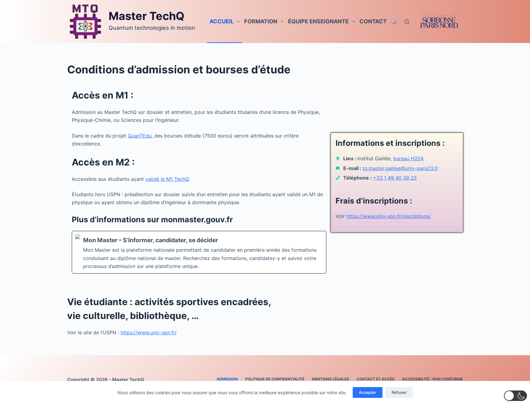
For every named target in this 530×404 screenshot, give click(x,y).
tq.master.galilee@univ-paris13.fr (400, 168)
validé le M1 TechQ (167, 179)
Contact (373, 21)
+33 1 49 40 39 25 (395, 178)
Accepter (367, 392)
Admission (227, 379)
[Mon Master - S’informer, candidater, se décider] (199, 252)
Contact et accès (375, 379)
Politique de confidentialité (274, 379)
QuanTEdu (140, 136)
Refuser (399, 392)
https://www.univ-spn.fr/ (149, 332)
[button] (515, 395)
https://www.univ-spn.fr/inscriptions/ (388, 216)
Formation (260, 21)
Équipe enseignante (318, 21)
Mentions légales (330, 379)
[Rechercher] (407, 21)
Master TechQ (146, 16)
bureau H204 (408, 158)
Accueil (221, 21)
